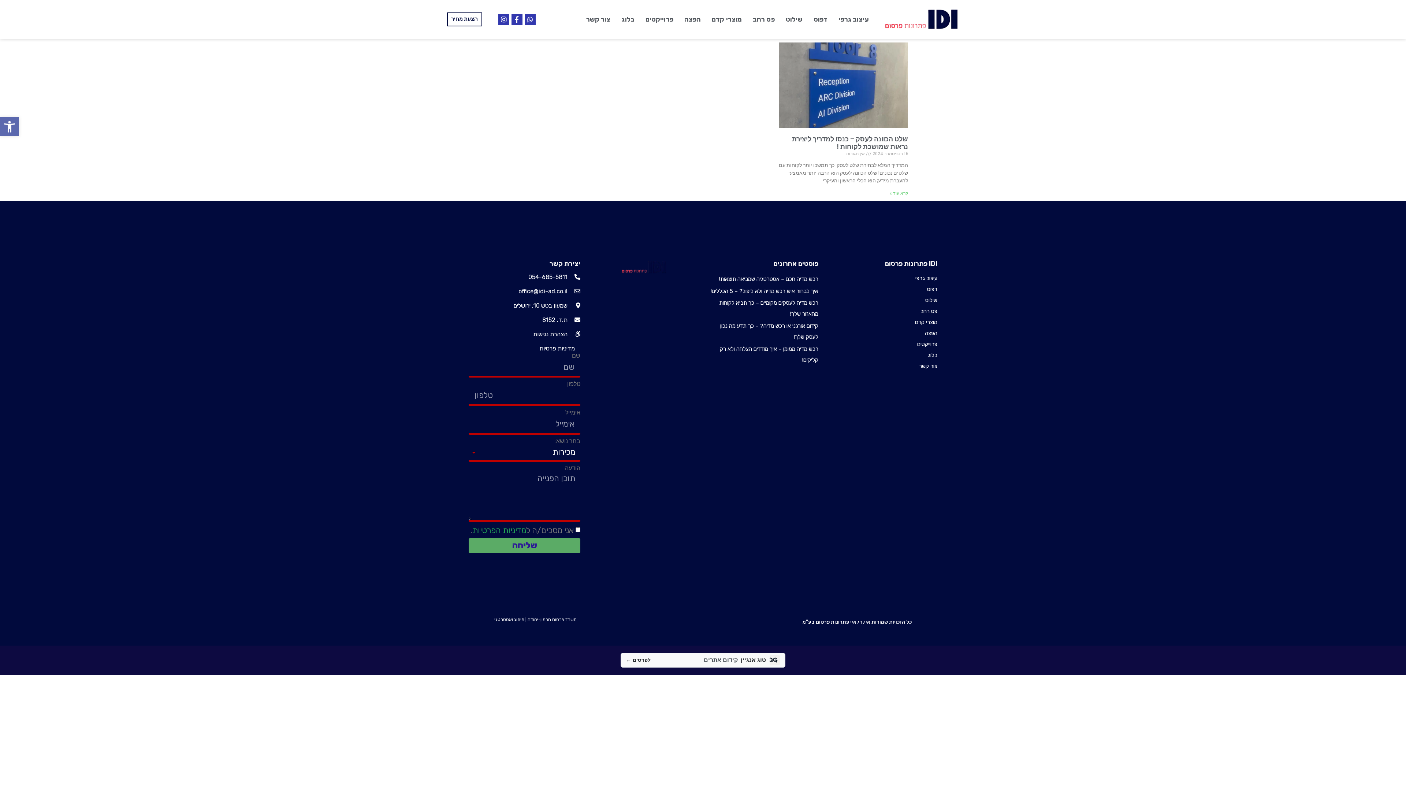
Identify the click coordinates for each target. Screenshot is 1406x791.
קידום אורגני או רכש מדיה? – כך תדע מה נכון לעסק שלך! (769, 331)
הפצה (692, 19)
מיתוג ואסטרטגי (509, 619)
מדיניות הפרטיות (499, 530)
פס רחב (764, 19)
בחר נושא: (567, 441)
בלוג (627, 19)
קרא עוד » (899, 193)
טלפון (573, 384)
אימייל (572, 413)
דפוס (820, 19)
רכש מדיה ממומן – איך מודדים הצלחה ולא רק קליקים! (769, 354)
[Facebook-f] (517, 19)
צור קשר (598, 19)
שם (576, 356)
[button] (9, 126)
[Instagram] (503, 19)
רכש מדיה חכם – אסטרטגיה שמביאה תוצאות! (768, 279)
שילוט (794, 19)
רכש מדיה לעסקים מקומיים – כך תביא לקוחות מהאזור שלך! (768, 308)
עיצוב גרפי (854, 19)
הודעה (572, 468)
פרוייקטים (659, 19)
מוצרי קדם (727, 19)
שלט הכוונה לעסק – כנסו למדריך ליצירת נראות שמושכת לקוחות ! (850, 143)
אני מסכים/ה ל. (522, 530)
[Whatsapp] (530, 19)
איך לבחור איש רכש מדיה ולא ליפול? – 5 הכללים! (764, 291)
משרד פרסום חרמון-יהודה (552, 619)
